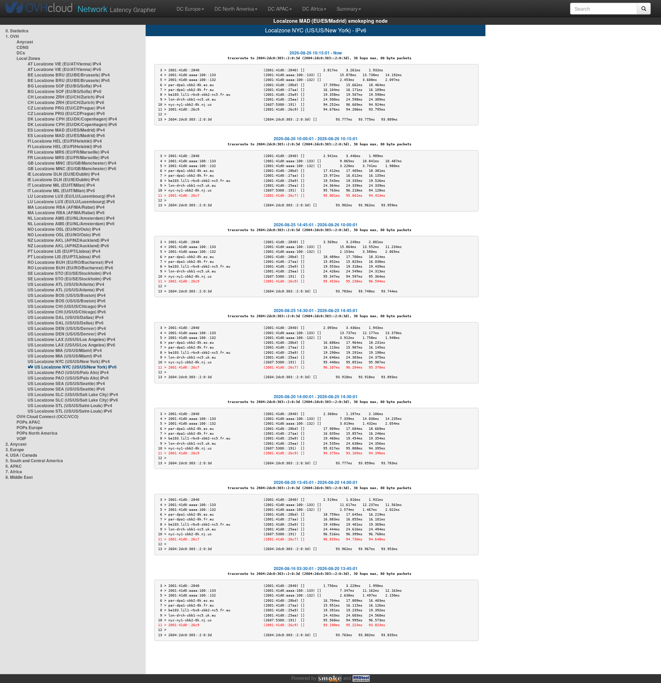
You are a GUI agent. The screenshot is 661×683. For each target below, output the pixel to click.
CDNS (23, 47)
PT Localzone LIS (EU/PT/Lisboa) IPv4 (64, 251)
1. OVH (12, 36)
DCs (21, 53)
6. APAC (14, 466)
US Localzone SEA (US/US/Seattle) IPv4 (66, 383)
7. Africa (14, 471)
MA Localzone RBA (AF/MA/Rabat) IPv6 (66, 212)
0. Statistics (17, 31)
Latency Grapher (116, 8)
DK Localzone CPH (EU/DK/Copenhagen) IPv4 (72, 119)
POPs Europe (30, 427)
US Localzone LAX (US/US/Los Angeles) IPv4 (71, 339)
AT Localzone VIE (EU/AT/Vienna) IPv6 (64, 69)
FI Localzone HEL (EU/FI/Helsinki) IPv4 (65, 141)
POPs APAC (28, 422)
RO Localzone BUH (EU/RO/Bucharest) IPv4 (70, 262)
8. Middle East (19, 477)
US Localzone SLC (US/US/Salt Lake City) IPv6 (73, 400)
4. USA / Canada (21, 455)
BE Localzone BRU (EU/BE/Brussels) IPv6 (69, 80)
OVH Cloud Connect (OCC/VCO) (47, 416)
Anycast (25, 42)
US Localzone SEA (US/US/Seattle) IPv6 (66, 389)
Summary (347, 8)
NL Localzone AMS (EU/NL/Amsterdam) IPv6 (71, 223)
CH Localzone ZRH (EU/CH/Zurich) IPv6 (66, 102)
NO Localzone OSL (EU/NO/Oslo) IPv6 (64, 234)
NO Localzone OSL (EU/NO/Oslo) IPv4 (64, 229)
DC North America (234, 8)
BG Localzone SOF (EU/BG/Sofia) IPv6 (65, 91)
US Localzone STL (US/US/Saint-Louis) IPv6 (70, 411)
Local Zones (28, 58)
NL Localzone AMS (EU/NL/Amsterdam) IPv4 (71, 218)
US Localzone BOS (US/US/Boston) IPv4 (67, 295)
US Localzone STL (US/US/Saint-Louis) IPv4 (70, 405)
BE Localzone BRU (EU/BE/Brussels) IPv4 (69, 75)
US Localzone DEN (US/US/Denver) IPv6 (67, 334)
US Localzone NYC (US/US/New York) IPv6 (75, 367)
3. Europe (15, 449)
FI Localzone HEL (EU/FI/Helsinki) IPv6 (65, 146)
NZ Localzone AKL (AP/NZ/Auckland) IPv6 (68, 245)
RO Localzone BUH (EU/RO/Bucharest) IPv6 (70, 268)
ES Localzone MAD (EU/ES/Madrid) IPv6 (66, 135)
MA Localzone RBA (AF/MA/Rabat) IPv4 (66, 207)
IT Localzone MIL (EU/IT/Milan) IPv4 (61, 185)
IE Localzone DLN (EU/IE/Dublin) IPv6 (63, 179)
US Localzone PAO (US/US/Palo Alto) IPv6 (68, 378)
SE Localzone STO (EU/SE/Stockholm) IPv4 (69, 273)
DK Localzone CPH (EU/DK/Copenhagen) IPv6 (72, 124)
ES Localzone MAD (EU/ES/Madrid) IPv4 (66, 130)
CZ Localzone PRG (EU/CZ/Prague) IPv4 (66, 108)
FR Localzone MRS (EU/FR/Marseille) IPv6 (68, 157)
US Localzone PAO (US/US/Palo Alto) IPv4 (68, 372)
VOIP (21, 438)
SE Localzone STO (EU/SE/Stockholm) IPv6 (69, 279)
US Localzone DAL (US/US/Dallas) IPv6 (66, 323)
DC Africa (312, 8)
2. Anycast (16, 444)
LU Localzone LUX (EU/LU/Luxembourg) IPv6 (71, 201)
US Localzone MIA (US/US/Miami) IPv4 (65, 350)
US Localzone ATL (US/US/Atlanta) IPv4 (66, 284)
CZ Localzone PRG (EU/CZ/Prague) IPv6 (66, 113)
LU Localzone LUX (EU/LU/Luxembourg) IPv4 (71, 196)
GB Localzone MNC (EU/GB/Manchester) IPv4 (72, 163)
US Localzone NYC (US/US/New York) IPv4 (69, 361)
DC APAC (278, 8)
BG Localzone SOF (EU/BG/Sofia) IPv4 (65, 86)
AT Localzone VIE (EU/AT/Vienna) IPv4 (64, 64)
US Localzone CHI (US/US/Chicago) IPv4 (67, 306)
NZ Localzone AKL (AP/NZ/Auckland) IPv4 (68, 240)
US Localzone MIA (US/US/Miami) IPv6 (65, 356)
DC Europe (189, 8)
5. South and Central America (34, 460)
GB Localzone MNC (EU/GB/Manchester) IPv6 (72, 168)
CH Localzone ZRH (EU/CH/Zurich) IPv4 (66, 97)
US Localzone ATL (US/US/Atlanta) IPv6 (66, 290)
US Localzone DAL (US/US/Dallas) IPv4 (66, 317)
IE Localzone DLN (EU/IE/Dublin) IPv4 (63, 174)
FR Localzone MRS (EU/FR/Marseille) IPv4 (68, 152)
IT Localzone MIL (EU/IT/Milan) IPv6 (61, 190)
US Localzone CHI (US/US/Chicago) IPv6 (67, 312)
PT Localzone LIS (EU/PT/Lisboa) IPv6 (64, 256)
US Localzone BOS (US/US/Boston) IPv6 (67, 301)
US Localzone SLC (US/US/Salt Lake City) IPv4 (73, 394)
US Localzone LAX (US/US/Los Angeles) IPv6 (71, 345)
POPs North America (37, 433)
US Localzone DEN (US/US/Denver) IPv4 (67, 328)
